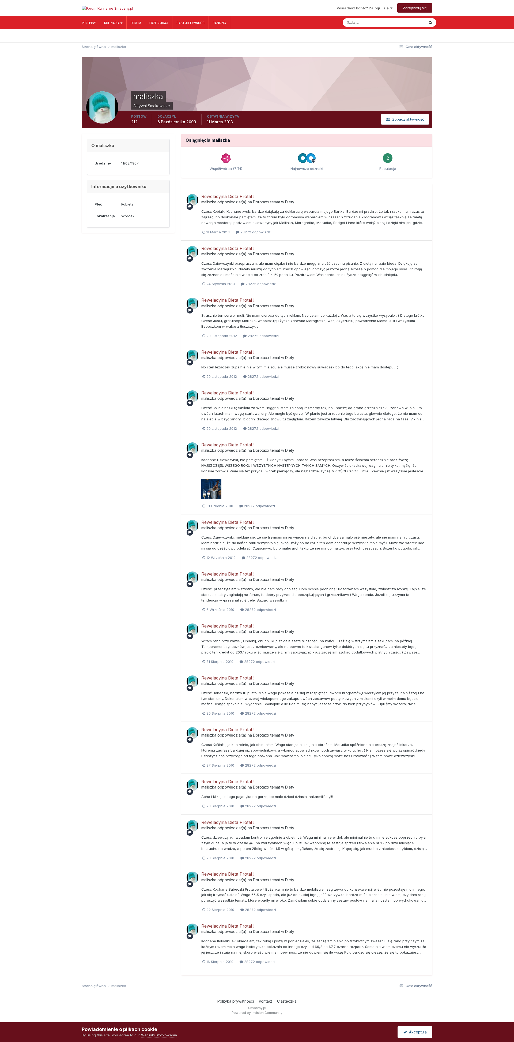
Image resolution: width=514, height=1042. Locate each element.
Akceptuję (417, 1032)
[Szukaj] (430, 22)
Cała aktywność (190, 23)
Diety (289, 202)
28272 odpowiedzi (255, 232)
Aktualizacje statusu (404, 22)
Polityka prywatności (235, 1001)
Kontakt (265, 1001)
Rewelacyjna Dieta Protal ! (227, 196)
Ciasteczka (287, 1001)
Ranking (219, 23)
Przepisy (89, 23)
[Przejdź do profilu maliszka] (192, 200)
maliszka (208, 202)
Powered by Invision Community (257, 1013)
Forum (136, 23)
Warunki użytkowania (159, 1035)
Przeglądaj (158, 23)
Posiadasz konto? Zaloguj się (363, 8)
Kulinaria (112, 23)
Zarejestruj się (415, 8)
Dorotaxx (261, 202)
